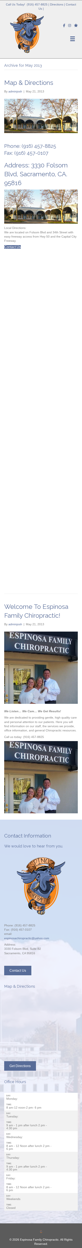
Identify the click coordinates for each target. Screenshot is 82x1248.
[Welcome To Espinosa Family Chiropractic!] (41, 667)
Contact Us (12, 247)
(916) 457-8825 (37, 4)
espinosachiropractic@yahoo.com (26, 938)
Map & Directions (28, 82)
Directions (56, 4)
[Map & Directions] (41, 115)
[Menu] (72, 38)
